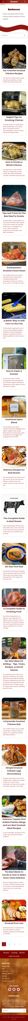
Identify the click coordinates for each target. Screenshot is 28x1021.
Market (22, 953)
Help (3, 968)
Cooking (14, 953)
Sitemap (4, 976)
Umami (14, 1)
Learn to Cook (14, 956)
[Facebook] (9, 989)
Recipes (6, 953)
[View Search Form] (24, 1)
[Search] (24, 35)
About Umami (6, 966)
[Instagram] (14, 989)
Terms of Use (6, 978)
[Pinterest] (18, 989)
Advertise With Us (7, 973)
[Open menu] (3, 1)
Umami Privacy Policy (8, 981)
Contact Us (5, 971)
